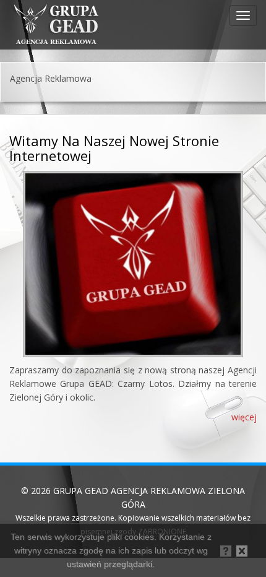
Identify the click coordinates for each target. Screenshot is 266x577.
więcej (244, 417)
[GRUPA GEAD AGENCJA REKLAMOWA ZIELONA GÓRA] (55, 25)
